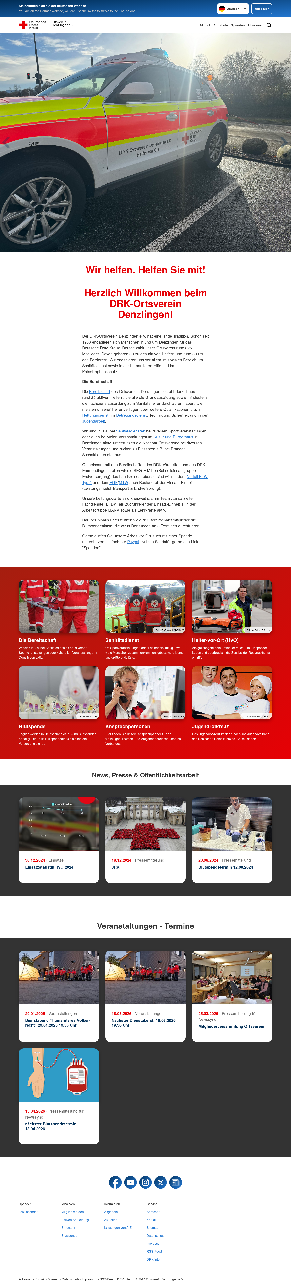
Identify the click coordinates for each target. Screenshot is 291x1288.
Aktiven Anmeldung (75, 1219)
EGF (113, 482)
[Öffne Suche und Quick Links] (269, 25)
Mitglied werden (72, 1211)
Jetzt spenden (28, 1211)
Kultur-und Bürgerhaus (173, 437)
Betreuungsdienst (131, 415)
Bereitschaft (99, 391)
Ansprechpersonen (127, 726)
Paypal (133, 541)
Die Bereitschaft (37, 640)
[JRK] (145, 824)
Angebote (220, 25)
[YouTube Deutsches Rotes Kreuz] (130, 1182)
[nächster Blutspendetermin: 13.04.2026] (59, 1075)
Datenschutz (155, 1235)
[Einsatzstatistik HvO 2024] (59, 824)
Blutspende (32, 726)
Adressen (153, 1211)
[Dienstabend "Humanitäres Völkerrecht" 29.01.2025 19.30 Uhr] (59, 977)
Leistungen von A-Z (118, 1227)
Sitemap (152, 1227)
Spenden (238, 25)
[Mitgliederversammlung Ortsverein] (232, 977)
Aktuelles (110, 1219)
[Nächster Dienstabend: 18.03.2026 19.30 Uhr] (145, 977)
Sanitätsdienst (122, 640)
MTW (123, 482)
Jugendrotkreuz (210, 726)
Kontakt (152, 1219)
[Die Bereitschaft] (59, 606)
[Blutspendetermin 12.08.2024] (232, 824)
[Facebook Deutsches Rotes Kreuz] (115, 1182)
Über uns (255, 25)
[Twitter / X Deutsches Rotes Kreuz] (160, 1182)
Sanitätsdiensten (130, 431)
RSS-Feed (154, 1251)
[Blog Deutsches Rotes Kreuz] (175, 1182)
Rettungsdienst (95, 415)
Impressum (154, 1243)
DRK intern (154, 1259)
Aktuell (205, 25)
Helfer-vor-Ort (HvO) (215, 640)
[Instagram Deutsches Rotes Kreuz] (145, 1182)
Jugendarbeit (93, 421)
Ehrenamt (68, 1227)
